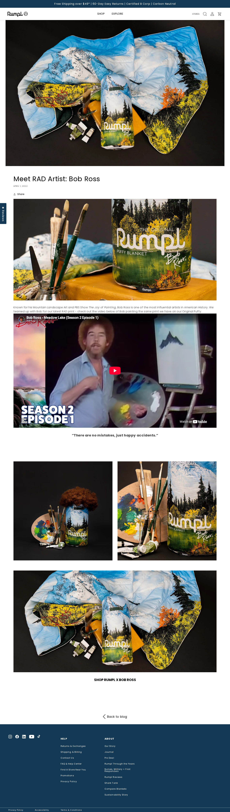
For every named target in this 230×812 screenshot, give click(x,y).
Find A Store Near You (73, 770)
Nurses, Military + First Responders (117, 770)
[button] (206, 14)
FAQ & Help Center (71, 764)
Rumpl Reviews (113, 777)
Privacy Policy (69, 782)
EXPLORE (117, 14)
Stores (196, 14)
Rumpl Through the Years (120, 764)
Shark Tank (111, 783)
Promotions (67, 776)
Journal (109, 752)
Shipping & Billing (71, 752)
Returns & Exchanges (73, 746)
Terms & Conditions (71, 810)
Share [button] (21, 194)
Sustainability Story (116, 795)
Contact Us (67, 758)
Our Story (110, 746)
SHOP (101, 14)
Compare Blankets (116, 789)
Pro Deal (109, 758)
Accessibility (42, 810)
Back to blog (117, 716)
